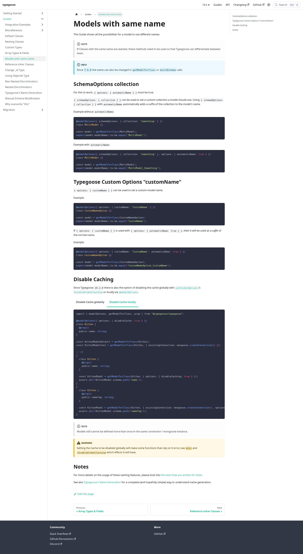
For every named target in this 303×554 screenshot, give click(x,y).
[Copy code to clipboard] (220, 120)
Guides (218, 4)
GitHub (257, 4)
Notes (235, 29)
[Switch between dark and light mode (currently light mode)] (268, 4)
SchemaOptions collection (244, 16)
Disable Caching (239, 25)
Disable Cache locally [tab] (122, 302)
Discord (54, 544)
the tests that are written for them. (182, 475)
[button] (23, 13)
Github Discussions (61, 539)
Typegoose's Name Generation (102, 482)
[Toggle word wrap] (215, 313)
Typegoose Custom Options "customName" (252, 20)
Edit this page (85, 494)
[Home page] (77, 14)
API (228, 4)
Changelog (239, 4)
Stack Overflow (59, 534)
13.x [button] (204, 4)
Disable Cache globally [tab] (90, 302)
